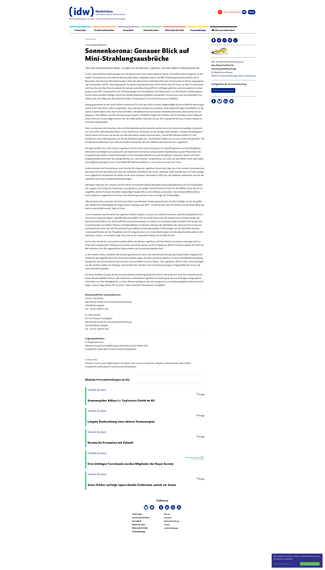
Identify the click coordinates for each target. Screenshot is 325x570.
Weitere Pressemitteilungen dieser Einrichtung (233, 75)
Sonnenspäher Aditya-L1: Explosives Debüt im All (121, 400)
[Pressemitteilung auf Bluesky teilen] (219, 101)
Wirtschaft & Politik (174, 30)
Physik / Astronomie (223, 90)
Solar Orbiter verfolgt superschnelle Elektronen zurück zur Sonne (132, 485)
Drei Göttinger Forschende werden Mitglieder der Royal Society (131, 464)
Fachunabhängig (198, 30)
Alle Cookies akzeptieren (309, 564)
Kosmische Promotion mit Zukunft (110, 442)
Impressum (168, 518)
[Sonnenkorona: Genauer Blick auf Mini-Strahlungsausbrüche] (219, 40)
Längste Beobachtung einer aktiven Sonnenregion (121, 421)
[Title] (224, 40)
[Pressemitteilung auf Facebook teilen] (213, 101)
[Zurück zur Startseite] (97, 13)
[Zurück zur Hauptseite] (251, 12)
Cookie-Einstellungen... (282, 564)
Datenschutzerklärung (171, 521)
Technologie (80, 30)
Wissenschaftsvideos (224, 30)
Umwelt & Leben (151, 30)
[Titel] (213, 40)
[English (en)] (244, 12)
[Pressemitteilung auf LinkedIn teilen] (225, 101)
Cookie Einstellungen (171, 528)
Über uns (167, 514)
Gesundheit (128, 30)
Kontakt (166, 525)
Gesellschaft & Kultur (104, 30)
